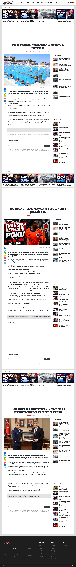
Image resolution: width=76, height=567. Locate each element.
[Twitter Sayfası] (5, 548)
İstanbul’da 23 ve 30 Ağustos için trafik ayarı (64, 92)
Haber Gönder (16, 556)
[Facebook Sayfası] (3, 548)
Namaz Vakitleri (54, 548)
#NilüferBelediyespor (26, 135)
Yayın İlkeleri (5, 554)
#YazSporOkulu (46, 134)
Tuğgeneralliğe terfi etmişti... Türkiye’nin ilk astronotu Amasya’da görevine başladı (64, 70)
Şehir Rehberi (53, 558)
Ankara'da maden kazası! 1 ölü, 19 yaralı (65, 75)
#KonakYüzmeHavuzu (12, 134)
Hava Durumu (54, 545)
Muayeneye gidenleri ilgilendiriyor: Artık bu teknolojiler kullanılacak (64, 150)
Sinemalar (53, 555)
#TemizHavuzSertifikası (31, 134)
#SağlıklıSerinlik (11, 135)
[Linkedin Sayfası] (12, 548)
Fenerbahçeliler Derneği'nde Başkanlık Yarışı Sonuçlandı (64, 124)
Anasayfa (5, 7)
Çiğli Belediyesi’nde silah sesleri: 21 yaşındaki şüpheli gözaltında (64, 134)
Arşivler (30, 550)
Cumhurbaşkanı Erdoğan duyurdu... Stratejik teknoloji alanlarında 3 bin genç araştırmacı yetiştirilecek (65, 86)
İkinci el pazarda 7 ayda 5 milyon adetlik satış (64, 97)
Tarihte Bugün (54, 553)
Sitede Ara (65, 545)
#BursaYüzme (40, 134)
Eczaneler (53, 550)
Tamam (69, 565)
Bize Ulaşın (30, 555)
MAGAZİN (55, 2)
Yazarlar (30, 548)
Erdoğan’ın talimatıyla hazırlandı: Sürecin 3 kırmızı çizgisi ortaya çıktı (65, 129)
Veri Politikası (5, 556)
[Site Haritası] (16, 548)
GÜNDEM (23, 2)
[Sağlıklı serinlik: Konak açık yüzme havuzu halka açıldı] (27, 69)
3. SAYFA (32, 2)
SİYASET (37, 2)
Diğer (59, 2)
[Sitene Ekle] (18, 548)
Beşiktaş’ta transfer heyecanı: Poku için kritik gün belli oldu (64, 161)
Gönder (46, 145)
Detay (63, 565)
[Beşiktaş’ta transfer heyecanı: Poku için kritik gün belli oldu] (27, 231)
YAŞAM (47, 2)
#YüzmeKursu (18, 135)
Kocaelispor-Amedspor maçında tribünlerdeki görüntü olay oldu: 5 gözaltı (64, 139)
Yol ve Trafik (53, 547)
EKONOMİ (42, 2)
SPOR (51, 2)
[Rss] (14, 548)
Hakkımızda (5, 553)
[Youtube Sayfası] (10, 548)
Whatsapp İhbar (16, 554)
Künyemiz (30, 553)
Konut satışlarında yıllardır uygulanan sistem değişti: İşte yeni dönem (64, 155)
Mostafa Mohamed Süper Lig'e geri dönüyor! (65, 80)
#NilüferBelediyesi (21, 134)
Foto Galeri (30, 544)
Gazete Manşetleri (55, 559)
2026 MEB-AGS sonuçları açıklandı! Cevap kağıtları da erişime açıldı (65, 64)
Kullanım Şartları (16, 553)
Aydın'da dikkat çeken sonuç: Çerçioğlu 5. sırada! (64, 145)
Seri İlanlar (53, 556)
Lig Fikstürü (53, 551)
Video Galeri (31, 546)
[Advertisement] (38, 33)
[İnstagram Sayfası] (7, 548)
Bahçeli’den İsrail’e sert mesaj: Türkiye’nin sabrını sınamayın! (65, 59)
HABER (27, 2)
